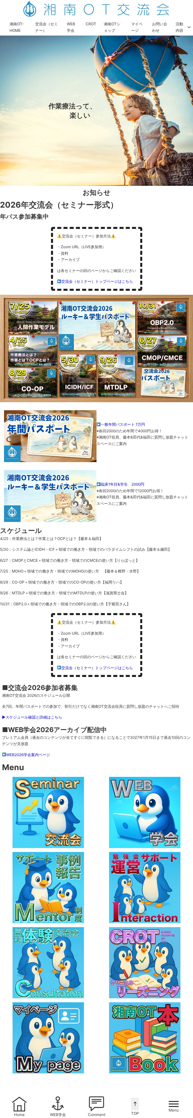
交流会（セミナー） (46, 27)
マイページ (136, 27)
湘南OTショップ (112, 27)
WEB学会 (71, 27)
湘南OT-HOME (17, 27)
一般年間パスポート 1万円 (123, 424)
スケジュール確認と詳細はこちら (34, 717)
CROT (91, 24)
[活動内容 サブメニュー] (189, 27)
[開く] (174, 1104)
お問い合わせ (159, 27)
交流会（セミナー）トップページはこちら (97, 281)
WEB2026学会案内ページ (28, 754)
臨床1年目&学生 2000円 (122, 484)
